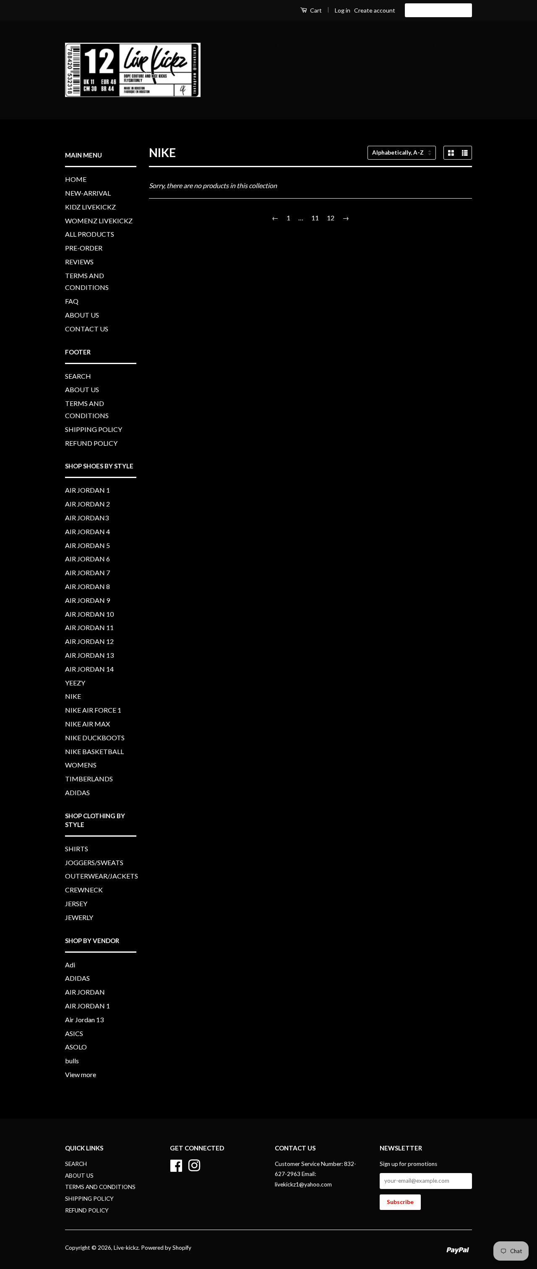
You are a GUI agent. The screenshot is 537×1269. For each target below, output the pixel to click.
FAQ (360, 94)
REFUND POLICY (91, 443)
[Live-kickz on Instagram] (194, 1164)
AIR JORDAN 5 (87, 545)
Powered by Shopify (166, 1247)
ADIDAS (77, 792)
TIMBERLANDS (89, 779)
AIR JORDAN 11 (89, 627)
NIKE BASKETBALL (94, 751)
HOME (249, 45)
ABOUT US (398, 94)
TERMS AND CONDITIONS (424, 70)
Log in (342, 10)
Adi (70, 965)
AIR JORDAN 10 (89, 614)
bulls (72, 1061)
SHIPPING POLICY (93, 429)
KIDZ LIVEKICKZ (359, 45)
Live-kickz (126, 1247)
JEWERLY (79, 917)
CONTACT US (450, 94)
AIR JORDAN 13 (89, 655)
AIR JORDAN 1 (87, 490)
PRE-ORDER (307, 70)
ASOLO (76, 1047)
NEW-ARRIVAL (297, 45)
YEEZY (75, 683)
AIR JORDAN (85, 992)
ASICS (74, 1033)
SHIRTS (76, 849)
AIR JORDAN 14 (89, 669)
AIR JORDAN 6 (87, 559)
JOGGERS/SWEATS (94, 862)
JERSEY (76, 903)
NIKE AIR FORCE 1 (93, 710)
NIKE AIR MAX (87, 724)
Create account (374, 10)
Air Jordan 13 (84, 1019)
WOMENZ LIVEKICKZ (432, 45)
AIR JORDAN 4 (87, 531)
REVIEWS (353, 70)
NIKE (73, 696)
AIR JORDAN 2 (87, 504)
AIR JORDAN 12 (89, 641)
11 (315, 218)
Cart (315, 10)
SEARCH (78, 376)
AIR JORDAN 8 (87, 586)
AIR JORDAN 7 (87, 572)
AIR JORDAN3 (87, 518)
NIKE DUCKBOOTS (95, 738)
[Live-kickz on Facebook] (176, 1164)
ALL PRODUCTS (249, 70)
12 (330, 218)
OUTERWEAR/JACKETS (101, 876)
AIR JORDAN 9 (87, 600)
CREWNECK (84, 890)
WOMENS (80, 765)
